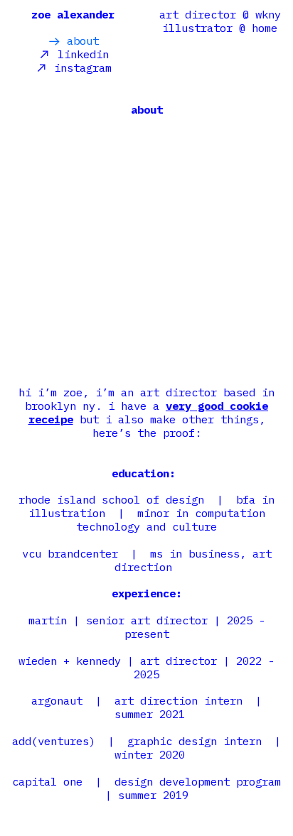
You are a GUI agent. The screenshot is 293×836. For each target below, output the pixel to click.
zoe (40, 14)
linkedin (80, 54)
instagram (80, 67)
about (79, 40)
